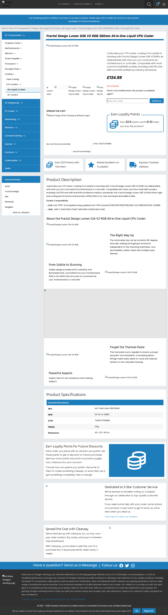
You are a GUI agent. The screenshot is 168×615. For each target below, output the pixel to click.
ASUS (7, 186)
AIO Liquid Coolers (69, 28)
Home (4, 28)
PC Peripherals (12, 103)
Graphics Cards (12, 43)
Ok (136, 610)
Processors (10, 64)
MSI (6, 196)
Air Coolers (12, 95)
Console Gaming (82, 4)
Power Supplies (12, 58)
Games (98, 4)
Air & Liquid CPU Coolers (50, 28)
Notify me (156, 100)
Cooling (34, 28)
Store (11, 28)
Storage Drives (12, 69)
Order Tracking (77, 599)
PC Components (22, 28)
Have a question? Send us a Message (65, 566)
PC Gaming (63, 4)
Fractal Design (12, 191)
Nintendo (9, 202)
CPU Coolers (12, 84)
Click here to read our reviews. (121, 517)
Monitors (9, 128)
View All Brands (21, 212)
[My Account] (164, 4)
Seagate (9, 207)
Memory (9, 53)
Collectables (11, 161)
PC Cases (10, 111)
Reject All (148, 610)
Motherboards (12, 48)
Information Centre (56, 599)
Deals (7, 168)
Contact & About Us (32, 599)
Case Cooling (12, 79)
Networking (10, 119)
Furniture (9, 152)
